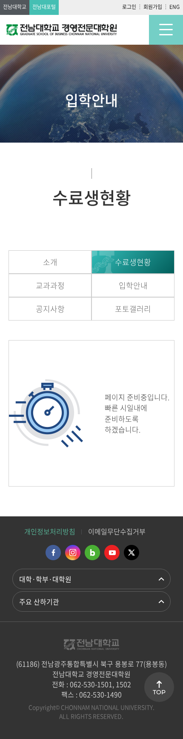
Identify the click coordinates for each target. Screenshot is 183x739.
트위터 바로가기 (131, 552)
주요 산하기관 (39, 601)
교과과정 (50, 285)
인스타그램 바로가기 (72, 552)
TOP (159, 692)
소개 (50, 262)
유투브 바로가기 (112, 552)
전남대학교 (14, 7)
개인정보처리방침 (49, 531)
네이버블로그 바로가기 (92, 552)
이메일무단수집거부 (117, 531)
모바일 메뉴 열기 (166, 30)
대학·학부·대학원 (45, 579)
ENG (174, 6)
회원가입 (152, 6)
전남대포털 (44, 7)
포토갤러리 (133, 309)
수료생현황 (133, 262)
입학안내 (133, 285)
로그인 (129, 6)
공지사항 (50, 309)
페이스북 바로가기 (53, 552)
